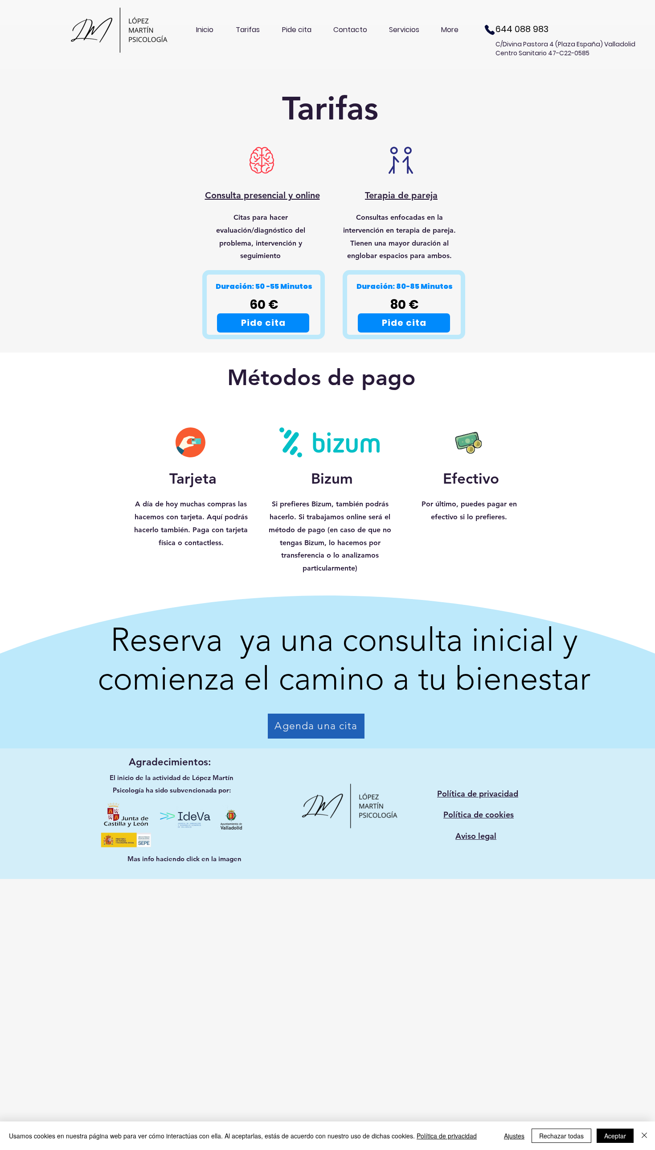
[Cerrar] (644, 1136)
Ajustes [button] (514, 1135)
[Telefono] (489, 29)
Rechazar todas (561, 1135)
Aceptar (615, 1135)
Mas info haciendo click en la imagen (184, 858)
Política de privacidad (447, 1135)
